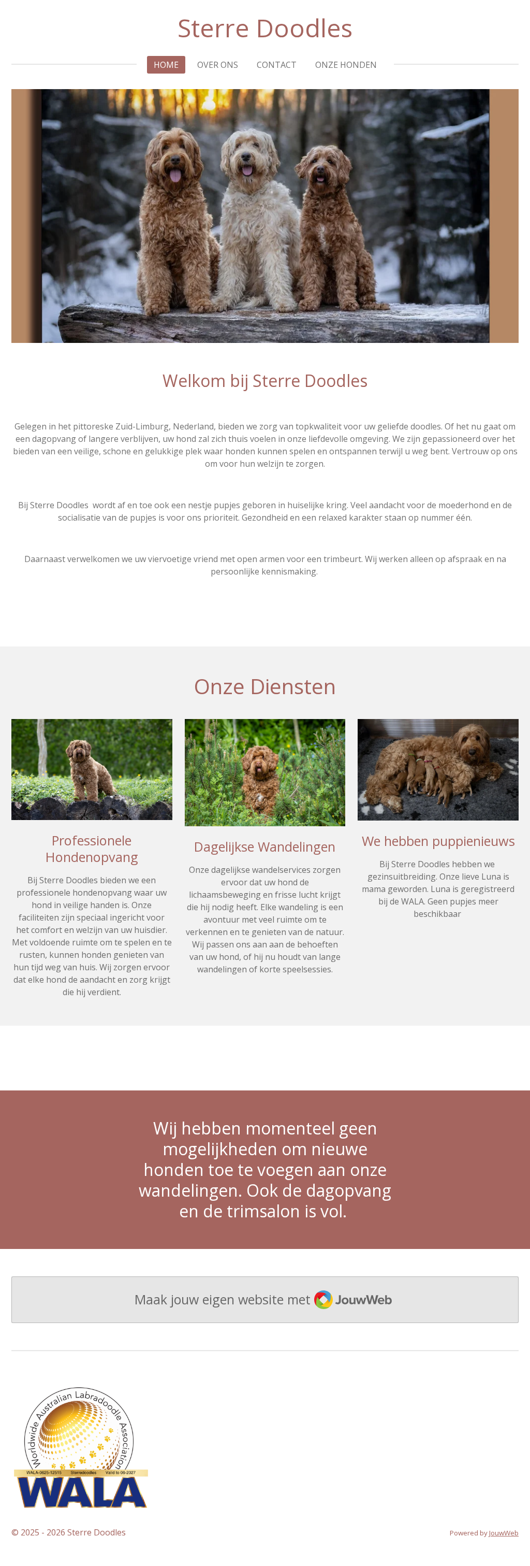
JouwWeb (504, 1533)
